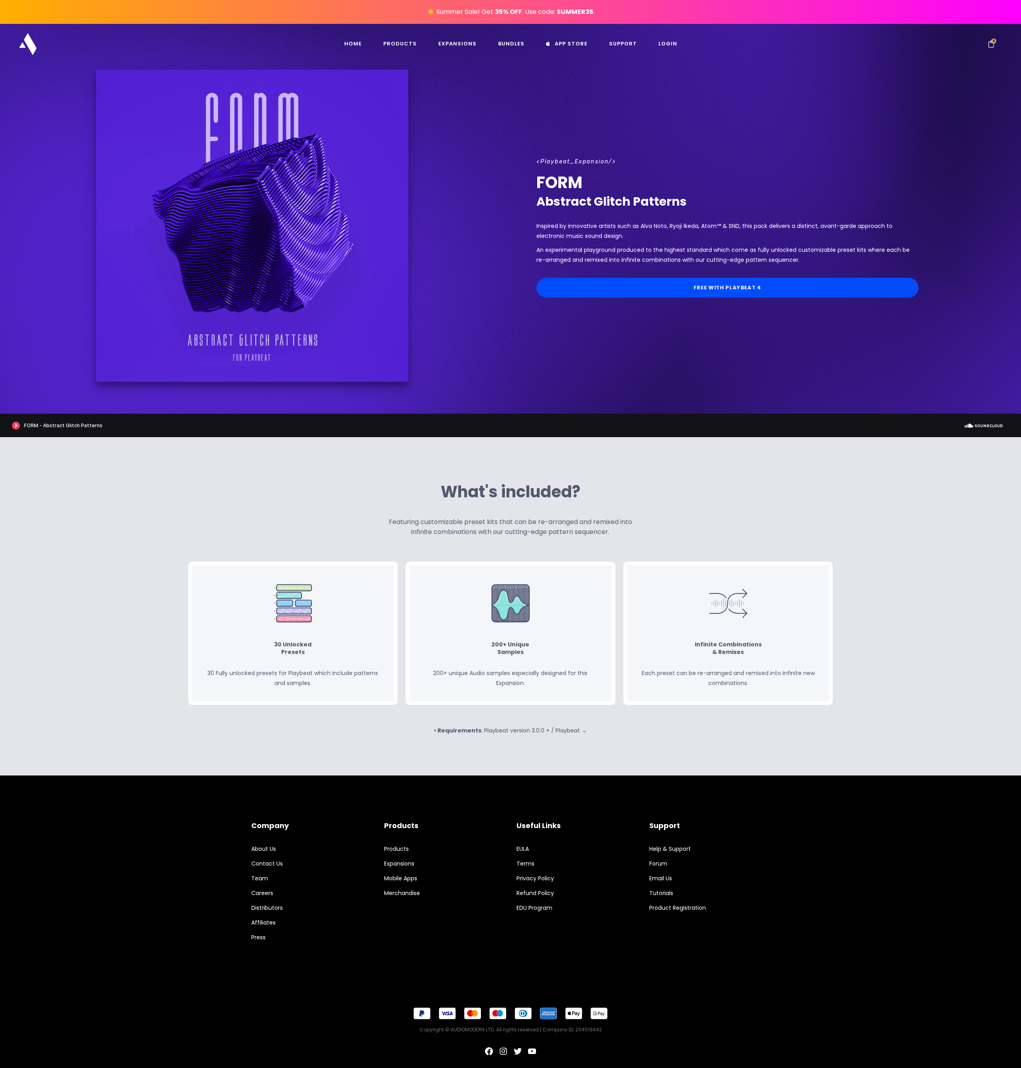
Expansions (399, 864)
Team (259, 878)
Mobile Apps (400, 878)
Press (258, 937)
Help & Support (670, 849)
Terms (525, 864)
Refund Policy (535, 893)
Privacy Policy (535, 878)
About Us (263, 849)
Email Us (660, 878)
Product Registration (677, 908)
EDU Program (534, 908)
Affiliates (263, 923)
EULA (522, 849)
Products (396, 849)
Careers (262, 893)
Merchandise (402, 893)
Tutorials (661, 893)
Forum (658, 864)
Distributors (267, 908)
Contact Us (267, 864)
